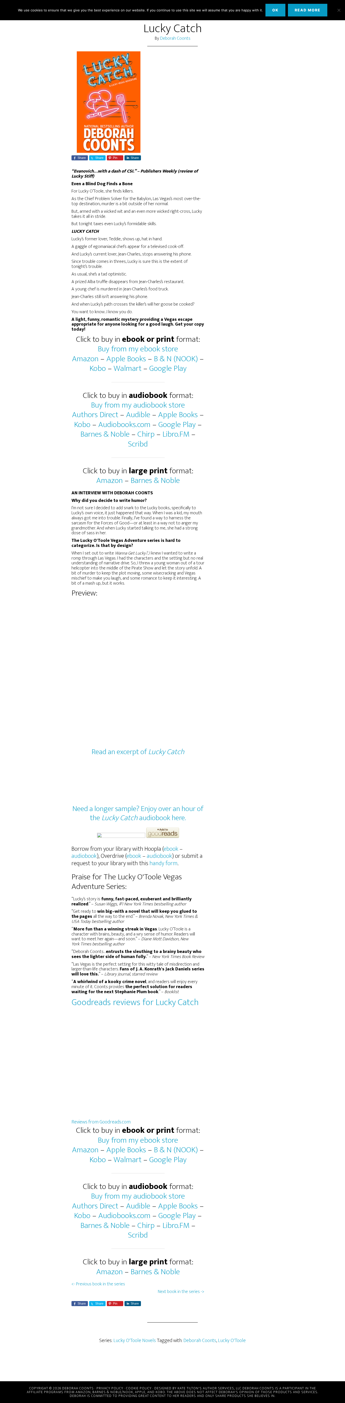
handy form (164, 863)
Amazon (85, 359)
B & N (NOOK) (176, 359)
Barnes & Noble (105, 434)
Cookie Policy (139, 1388)
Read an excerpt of (138, 752)
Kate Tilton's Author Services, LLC (209, 1388)
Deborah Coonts (175, 38)
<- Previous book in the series (98, 1284)
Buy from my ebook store (138, 349)
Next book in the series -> (181, 1291)
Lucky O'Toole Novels (134, 1340)
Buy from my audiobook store (138, 405)
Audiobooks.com (124, 424)
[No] (338, 10)
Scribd (138, 444)
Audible (138, 414)
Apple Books (126, 359)
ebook (171, 849)
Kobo (97, 368)
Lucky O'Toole (232, 1340)
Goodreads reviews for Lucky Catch (135, 1002)
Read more (308, 10)
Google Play (168, 368)
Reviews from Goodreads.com (101, 1122)
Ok (275, 10)
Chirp (146, 434)
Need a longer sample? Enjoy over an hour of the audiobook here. (137, 813)
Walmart (127, 368)
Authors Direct (95, 414)
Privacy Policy (109, 1388)
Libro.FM (175, 434)
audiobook (84, 856)
